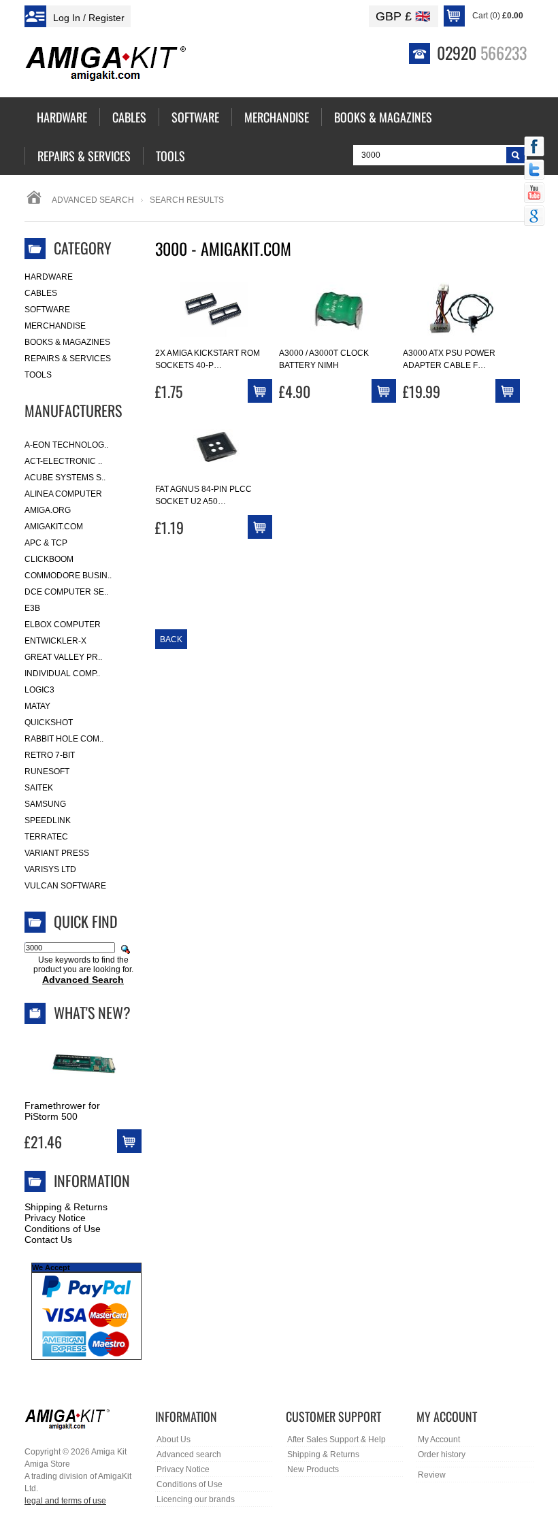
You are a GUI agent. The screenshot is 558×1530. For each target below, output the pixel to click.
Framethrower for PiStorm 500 (62, 1111)
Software (47, 309)
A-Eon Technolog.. (66, 445)
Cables (40, 293)
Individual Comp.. (62, 673)
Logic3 (39, 690)
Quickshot (48, 722)
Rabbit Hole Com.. (63, 739)
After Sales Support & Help (336, 1439)
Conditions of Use (62, 1228)
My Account (439, 1439)
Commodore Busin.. (68, 575)
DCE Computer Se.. (66, 592)
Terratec (46, 837)
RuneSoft (46, 771)
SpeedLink (47, 820)
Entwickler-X (55, 641)
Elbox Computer (62, 624)
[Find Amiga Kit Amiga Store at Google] (534, 217)
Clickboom (48, 559)
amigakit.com (53, 526)
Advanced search (189, 1454)
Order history (441, 1454)
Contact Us (48, 1239)
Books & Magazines (67, 342)
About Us (174, 1439)
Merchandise (55, 326)
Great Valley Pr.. (63, 657)
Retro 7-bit (49, 755)
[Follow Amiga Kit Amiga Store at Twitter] (534, 170)
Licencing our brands (196, 1499)
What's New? (92, 1012)
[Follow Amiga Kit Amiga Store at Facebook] (534, 147)
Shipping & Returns (66, 1206)
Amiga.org (47, 510)
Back (171, 639)
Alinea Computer (63, 494)
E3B (32, 608)
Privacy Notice (55, 1217)
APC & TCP (45, 543)
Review (432, 1475)
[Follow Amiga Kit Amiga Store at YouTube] (534, 193)
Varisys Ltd (50, 869)
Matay (37, 706)
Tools (38, 375)
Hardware (48, 277)
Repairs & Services (67, 358)
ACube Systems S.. (64, 477)
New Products (313, 1469)
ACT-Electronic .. (63, 461)
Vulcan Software (65, 886)
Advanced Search (93, 200)
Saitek (38, 788)
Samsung (45, 804)
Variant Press (56, 853)
